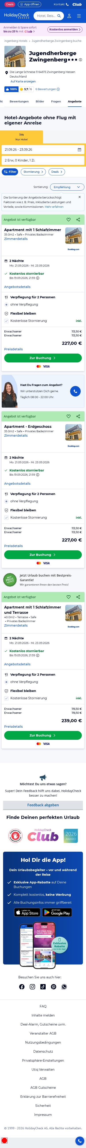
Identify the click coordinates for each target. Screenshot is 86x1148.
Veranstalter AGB (43, 1033)
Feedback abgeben (43, 805)
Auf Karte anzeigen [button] (23, 81)
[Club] (29, 32)
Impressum (43, 1115)
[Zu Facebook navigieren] (21, 986)
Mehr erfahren (54, 206)
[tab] (21, 136)
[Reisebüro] (79, 1141)
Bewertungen (19, 101)
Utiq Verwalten (43, 1070)
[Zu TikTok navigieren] (43, 986)
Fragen (56, 101)
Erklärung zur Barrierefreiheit (43, 1097)
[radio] (43, 304)
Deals (9, 4)
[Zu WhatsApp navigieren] (64, 986)
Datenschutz (43, 1051)
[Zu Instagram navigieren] (32, 986)
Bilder (40, 101)
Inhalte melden (43, 1015)
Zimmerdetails (16, 239)
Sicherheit (43, 1106)
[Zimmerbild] (73, 235)
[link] (69, 15)
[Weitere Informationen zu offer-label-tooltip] (37, 278)
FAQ (43, 1006)
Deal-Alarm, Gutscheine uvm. (43, 1024)
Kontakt (59, 4)
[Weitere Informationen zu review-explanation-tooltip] (58, 89)
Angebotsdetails (17, 287)
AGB (43, 1079)
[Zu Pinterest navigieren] (53, 986)
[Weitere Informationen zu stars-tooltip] (80, 59)
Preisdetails (13, 349)
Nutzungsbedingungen (43, 1042)
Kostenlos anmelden (63, 29)
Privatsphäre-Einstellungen (43, 1061)
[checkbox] (43, 321)
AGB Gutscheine (43, 1088)
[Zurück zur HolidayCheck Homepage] (16, 16)
